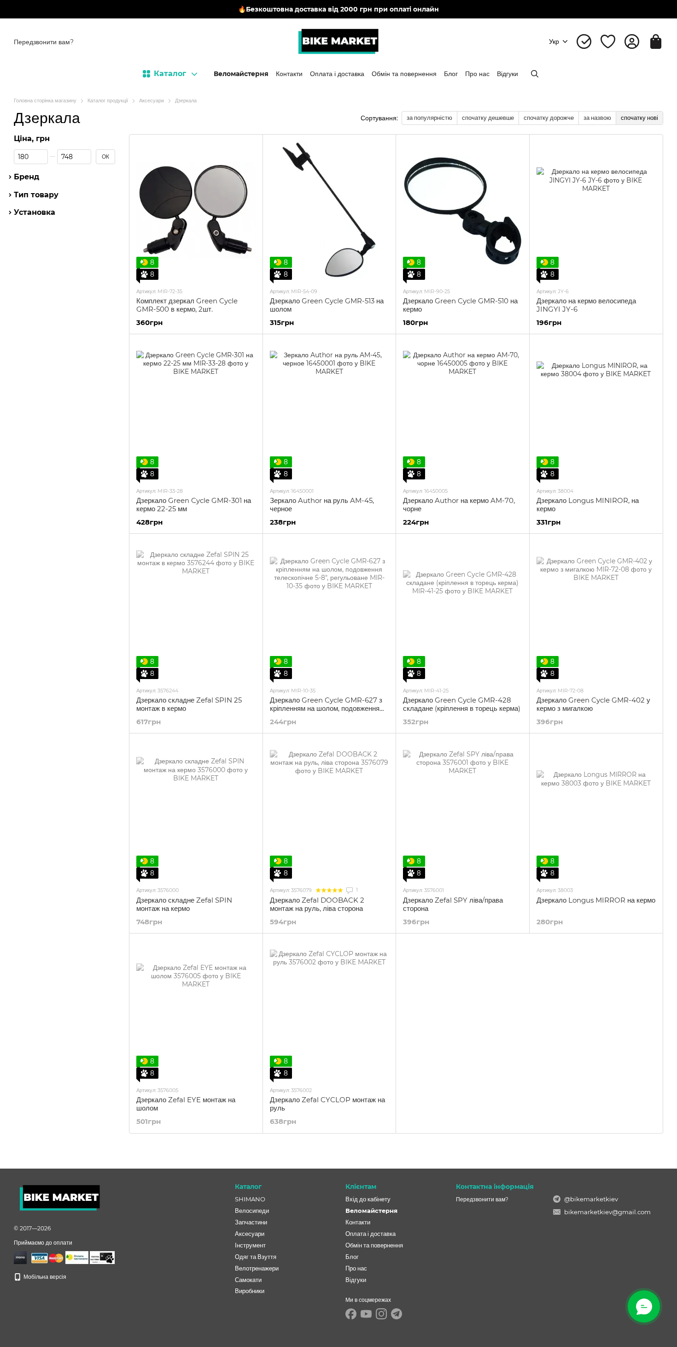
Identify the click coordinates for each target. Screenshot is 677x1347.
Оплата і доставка (337, 74)
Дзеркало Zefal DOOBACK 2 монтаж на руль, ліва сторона (317, 904)
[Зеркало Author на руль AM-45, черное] (329, 410)
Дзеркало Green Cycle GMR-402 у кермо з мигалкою (593, 704)
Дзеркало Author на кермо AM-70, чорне (459, 504)
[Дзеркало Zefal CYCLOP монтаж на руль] (329, 1009)
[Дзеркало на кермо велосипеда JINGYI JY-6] (596, 211)
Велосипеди (252, 1210)
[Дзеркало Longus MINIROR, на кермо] (596, 410)
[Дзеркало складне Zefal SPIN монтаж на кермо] (196, 809)
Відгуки (507, 74)
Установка (34, 212)
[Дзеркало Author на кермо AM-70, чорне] (462, 410)
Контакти (289, 74)
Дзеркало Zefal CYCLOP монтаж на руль (327, 1103)
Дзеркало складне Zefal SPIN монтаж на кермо (184, 904)
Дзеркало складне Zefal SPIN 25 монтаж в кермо (189, 704)
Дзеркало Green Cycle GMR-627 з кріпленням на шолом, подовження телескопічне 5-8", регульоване (326, 708)
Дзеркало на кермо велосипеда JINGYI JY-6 (586, 304)
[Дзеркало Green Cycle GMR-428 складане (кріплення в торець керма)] (462, 610)
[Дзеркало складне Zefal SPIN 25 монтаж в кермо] (196, 610)
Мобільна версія (44, 1276)
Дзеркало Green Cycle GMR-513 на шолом (327, 304)
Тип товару (36, 194)
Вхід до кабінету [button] (368, 1199)
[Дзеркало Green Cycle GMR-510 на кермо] (462, 211)
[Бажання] (608, 41)
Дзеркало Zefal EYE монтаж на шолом (185, 1103)
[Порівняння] (584, 41)
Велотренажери (257, 1268)
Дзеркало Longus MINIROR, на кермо (588, 504)
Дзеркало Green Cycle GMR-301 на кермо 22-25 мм (193, 504)
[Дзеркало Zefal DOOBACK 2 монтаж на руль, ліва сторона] (329, 809)
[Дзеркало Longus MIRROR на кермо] (596, 809)
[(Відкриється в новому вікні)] (76, 1256)
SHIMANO (250, 1199)
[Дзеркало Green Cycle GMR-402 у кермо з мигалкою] (596, 610)
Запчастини (251, 1222)
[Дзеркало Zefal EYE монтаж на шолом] (196, 1009)
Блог (451, 74)
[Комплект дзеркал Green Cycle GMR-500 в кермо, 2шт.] (196, 211)
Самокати (248, 1279)
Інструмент (250, 1245)
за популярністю (429, 117)
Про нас (477, 74)
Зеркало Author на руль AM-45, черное (322, 504)
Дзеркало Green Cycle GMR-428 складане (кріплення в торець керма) (461, 704)
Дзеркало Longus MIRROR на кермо (596, 900)
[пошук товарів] (534, 73)
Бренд (26, 177)
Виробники (249, 1290)
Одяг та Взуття (255, 1256)
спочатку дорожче (549, 117)
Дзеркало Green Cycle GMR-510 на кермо (460, 304)
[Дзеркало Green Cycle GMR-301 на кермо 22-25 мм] (196, 410)
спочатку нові (639, 117)
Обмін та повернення (404, 74)
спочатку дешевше (488, 117)
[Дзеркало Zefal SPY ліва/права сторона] (462, 809)
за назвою (597, 117)
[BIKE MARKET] (60, 1197)
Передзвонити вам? (44, 42)
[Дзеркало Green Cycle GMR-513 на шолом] (329, 211)
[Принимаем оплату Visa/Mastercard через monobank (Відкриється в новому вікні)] (20, 1256)
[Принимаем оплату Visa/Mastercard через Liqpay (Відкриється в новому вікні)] (46, 1256)
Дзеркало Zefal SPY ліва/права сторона (453, 904)
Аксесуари (249, 1233)
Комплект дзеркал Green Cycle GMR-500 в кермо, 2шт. (187, 304)
